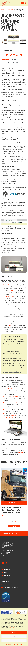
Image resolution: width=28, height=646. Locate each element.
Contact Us (10, 326)
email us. (21, 452)
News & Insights (9, 9)
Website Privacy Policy (17, 644)
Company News (8, 417)
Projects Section (12, 290)
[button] (26, 615)
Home (2, 9)
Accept (14, 632)
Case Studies (14, 415)
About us (6, 572)
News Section (9, 296)
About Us (17, 402)
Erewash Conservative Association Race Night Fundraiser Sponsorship (12, 510)
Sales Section (12, 389)
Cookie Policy (11, 627)
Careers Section (12, 285)
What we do (7, 569)
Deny (14, 636)
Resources (7, 575)
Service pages (14, 396)
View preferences (14, 641)
